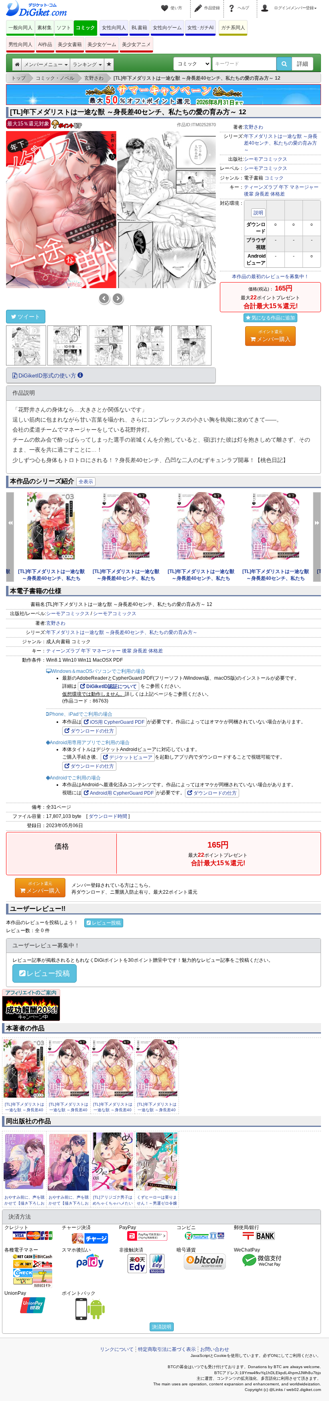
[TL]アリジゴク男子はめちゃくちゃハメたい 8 (113, 1203)
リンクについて (117, 1349)
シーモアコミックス (265, 159)
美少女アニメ (136, 44)
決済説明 (161, 1327)
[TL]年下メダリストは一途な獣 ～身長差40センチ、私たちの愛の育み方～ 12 (128, 112)
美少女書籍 (70, 44)
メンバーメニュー (44, 64)
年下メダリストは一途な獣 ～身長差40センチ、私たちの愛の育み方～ (280, 143)
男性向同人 (20, 44)
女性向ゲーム (167, 27)
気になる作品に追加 (273, 318)
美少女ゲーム (101, 44)
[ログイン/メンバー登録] (266, 3)
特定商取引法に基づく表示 (167, 1349)
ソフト (64, 27)
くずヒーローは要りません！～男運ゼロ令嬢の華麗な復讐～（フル (157, 1203)
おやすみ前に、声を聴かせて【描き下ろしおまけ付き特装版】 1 (69, 1203)
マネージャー (304, 187)
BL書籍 (139, 27)
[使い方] (166, 3)
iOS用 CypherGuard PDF (117, 722)
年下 (283, 187)
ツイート (29, 316)
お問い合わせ (214, 1349)
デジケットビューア (130, 757)
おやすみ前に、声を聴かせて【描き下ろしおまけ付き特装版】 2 (24, 1203)
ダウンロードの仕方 (92, 731)
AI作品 (45, 44)
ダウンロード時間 (108, 816)
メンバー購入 (273, 335)
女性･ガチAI (200, 27)
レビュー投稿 (106, 923)
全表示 (86, 481)
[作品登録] (199, 3)
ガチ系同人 (233, 27)
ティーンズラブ (261, 187)
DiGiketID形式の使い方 (47, 375)
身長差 (262, 194)
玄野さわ (253, 127)
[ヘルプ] (233, 3)
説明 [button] (258, 213)
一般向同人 (20, 27)
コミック (85, 27)
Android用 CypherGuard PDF (122, 793)
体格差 (277, 194)
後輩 (249, 194)
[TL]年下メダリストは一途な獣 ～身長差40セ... (24, 1110)
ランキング (85, 64)
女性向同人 (114, 27)
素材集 (44, 27)
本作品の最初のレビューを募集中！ (270, 276)
